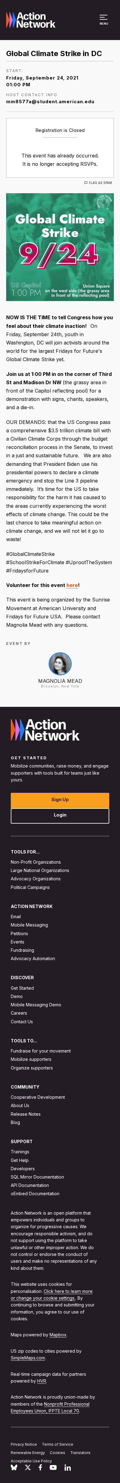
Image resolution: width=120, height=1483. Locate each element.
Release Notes (26, 1114)
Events (17, 941)
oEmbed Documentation (35, 1193)
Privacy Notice (24, 1444)
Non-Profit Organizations (36, 862)
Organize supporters (32, 1067)
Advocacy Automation (33, 958)
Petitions (19, 933)
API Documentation (30, 1185)
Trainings (20, 1152)
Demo (17, 996)
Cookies (57, 1452)
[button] (104, 23)
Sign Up (60, 799)
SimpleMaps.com (28, 1357)
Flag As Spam (100, 183)
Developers (23, 1168)
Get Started (22, 988)
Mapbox (58, 1335)
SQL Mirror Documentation (37, 1176)
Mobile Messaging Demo (36, 1004)
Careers (19, 1013)
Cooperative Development (38, 1097)
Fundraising (22, 950)
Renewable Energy (28, 1452)
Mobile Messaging (29, 925)
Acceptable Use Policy (31, 1461)
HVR (41, 1380)
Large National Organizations (40, 870)
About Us (20, 1105)
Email (16, 916)
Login (60, 814)
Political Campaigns (30, 887)
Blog (15, 1122)
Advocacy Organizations (36, 879)
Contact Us (22, 1021)
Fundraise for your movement (41, 1050)
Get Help (20, 1160)
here (72, 585)
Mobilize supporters (31, 1059)
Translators (80, 1452)
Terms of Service (57, 1444)
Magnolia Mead (60, 681)
